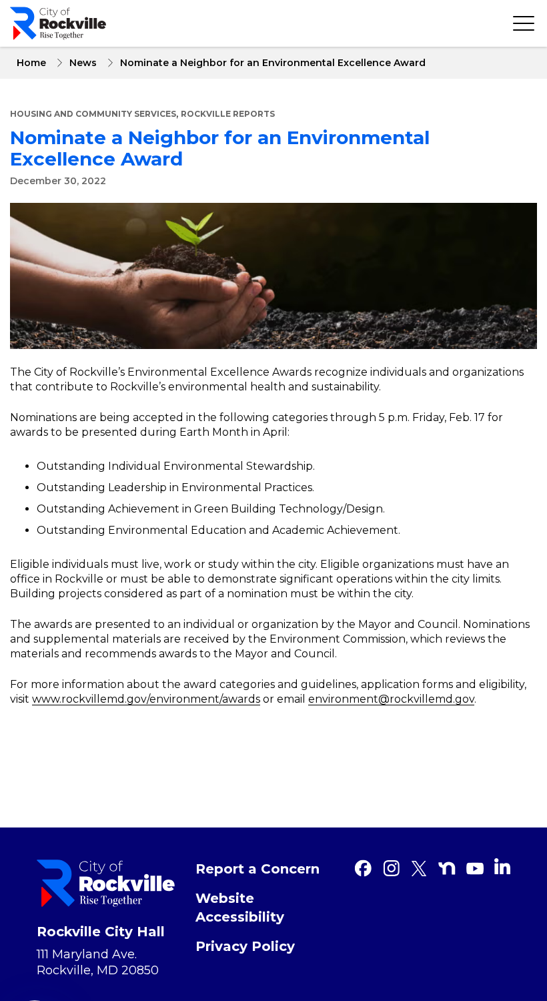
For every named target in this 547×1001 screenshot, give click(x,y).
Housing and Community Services (93, 114)
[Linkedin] (502, 866)
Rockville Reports (228, 114)
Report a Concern (257, 869)
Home (31, 63)
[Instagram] (391, 868)
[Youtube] (475, 868)
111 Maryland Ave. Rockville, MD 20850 (98, 962)
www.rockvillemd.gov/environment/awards (146, 699)
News (83, 63)
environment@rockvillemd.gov (391, 699)
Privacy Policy (245, 946)
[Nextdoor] (447, 868)
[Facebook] (363, 868)
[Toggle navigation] (523, 23)
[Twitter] (419, 868)
